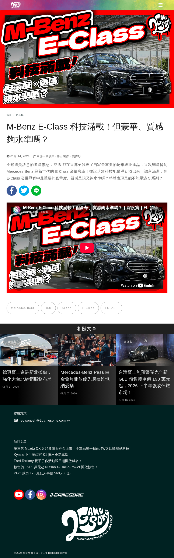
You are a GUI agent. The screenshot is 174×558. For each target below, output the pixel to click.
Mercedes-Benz (23, 308)
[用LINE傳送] (36, 191)
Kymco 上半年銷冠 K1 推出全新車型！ (43, 455)
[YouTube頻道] (19, 494)
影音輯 (20, 115)
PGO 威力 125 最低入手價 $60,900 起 (42, 473)
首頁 (9, 115)
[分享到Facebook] (12, 191)
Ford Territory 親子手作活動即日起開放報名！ (48, 461)
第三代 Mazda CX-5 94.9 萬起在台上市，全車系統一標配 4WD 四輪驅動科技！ (73, 448)
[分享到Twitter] (24, 191)
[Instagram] (41, 494)
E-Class (88, 308)
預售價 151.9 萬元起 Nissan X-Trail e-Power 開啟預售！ (56, 467)
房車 (48, 308)
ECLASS (111, 308)
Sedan (67, 308)
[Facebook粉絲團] (30, 494)
